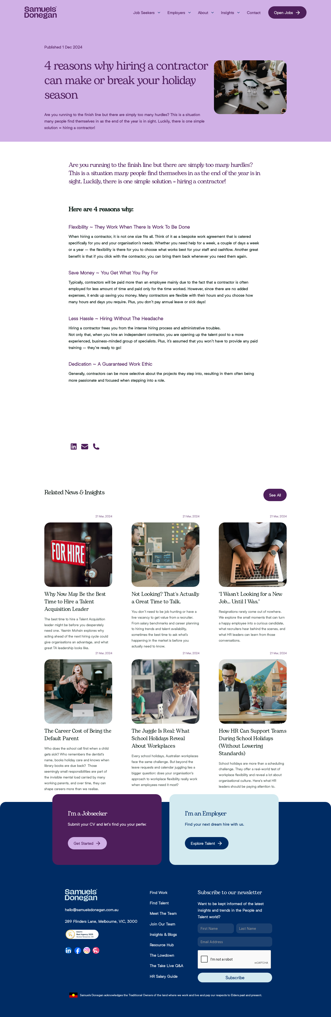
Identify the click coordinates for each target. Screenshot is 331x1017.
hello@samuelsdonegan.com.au (91, 909)
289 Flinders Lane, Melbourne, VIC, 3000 (101, 921)
